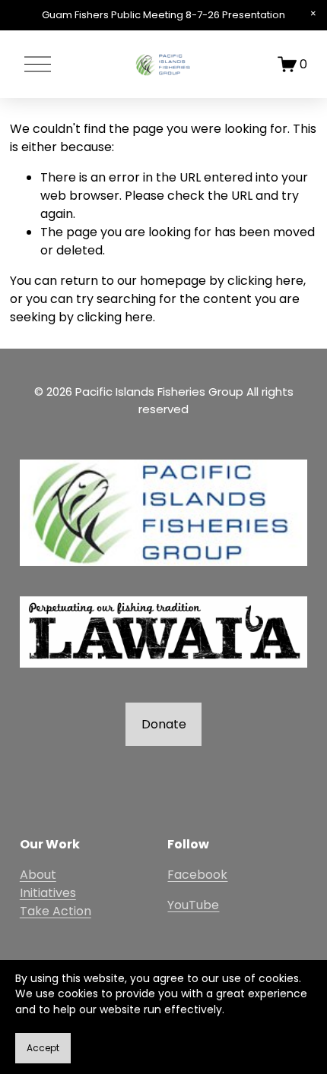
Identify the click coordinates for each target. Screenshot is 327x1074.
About (38, 874)
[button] (313, 13)
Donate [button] (163, 724)
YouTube (193, 905)
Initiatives (48, 893)
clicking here (265, 280)
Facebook (197, 874)
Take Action (55, 911)
